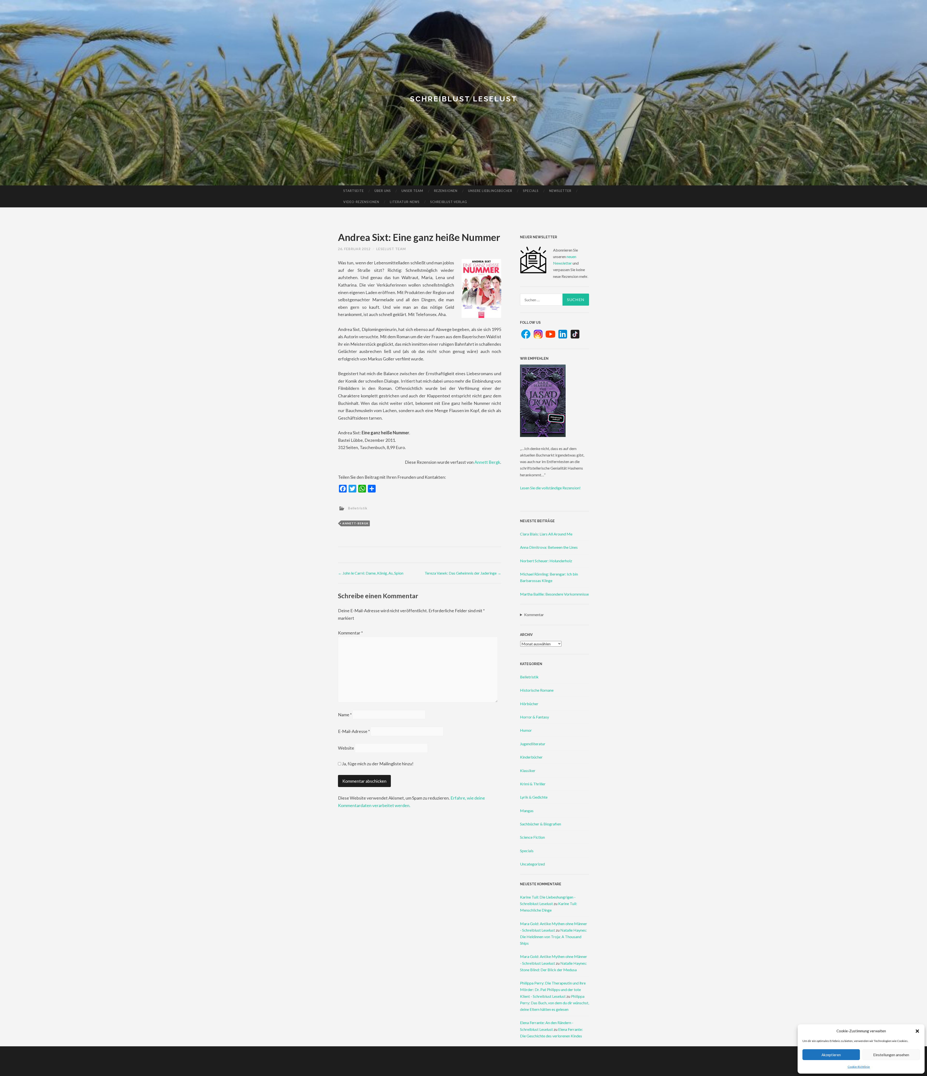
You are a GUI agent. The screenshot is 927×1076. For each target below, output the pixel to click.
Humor (526, 730)
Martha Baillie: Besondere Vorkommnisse (554, 594)
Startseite (353, 191)
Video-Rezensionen (361, 202)
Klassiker (527, 770)
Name (345, 714)
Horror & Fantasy (534, 717)
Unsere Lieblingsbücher (490, 191)
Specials (531, 191)
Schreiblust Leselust (463, 99)
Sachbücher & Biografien (540, 824)
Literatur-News (405, 202)
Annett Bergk (487, 462)
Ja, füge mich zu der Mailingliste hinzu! (377, 763)
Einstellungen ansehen (891, 1055)
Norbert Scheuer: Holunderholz (546, 560)
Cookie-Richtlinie (859, 1067)
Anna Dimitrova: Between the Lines (549, 547)
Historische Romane (537, 690)
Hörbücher (529, 703)
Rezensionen (445, 191)
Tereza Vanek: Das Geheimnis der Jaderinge (463, 573)
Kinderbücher (531, 757)
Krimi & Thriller (533, 783)
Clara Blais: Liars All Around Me (546, 534)
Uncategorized (532, 864)
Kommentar (350, 632)
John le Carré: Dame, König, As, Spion (370, 573)
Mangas (527, 810)
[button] (917, 1031)
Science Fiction (532, 837)
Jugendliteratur (532, 743)
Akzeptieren (831, 1055)
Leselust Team (391, 249)
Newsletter (560, 191)
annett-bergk (355, 523)
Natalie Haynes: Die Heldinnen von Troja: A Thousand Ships (553, 936)
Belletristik (357, 508)
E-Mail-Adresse (354, 731)
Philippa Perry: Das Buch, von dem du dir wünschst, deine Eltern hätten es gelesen (554, 1003)
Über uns (382, 191)
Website (346, 748)
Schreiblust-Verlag (448, 202)
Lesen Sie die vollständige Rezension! (550, 487)
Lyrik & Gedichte (534, 797)
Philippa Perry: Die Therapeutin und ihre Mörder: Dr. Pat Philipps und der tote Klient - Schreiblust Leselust (553, 989)
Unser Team (412, 191)
